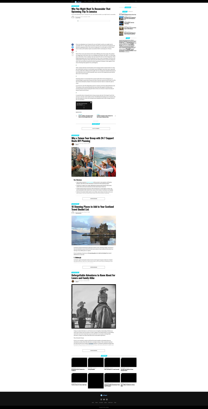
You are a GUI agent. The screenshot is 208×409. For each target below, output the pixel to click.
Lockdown (132, 46)
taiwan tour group (90, 182)
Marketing (123, 47)
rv (122, 47)
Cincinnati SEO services (132, 41)
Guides (95, 1)
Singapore (129, 47)
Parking (135, 47)
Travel (85, 1)
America (126, 40)
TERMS (115, 402)
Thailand (120, 49)
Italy (123, 46)
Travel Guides (129, 50)
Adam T (77, 144)
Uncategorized (103, 1)
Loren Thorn (78, 17)
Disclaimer (101, 402)
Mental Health (128, 47)
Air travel (123, 40)
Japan (125, 46)
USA (125, 51)
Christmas (125, 41)
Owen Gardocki (78, 213)
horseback (91, 343)
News (132, 47)
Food (98, 1)
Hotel (123, 45)
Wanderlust (127, 51)
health (132, 44)
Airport (120, 40)
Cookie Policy (110, 402)
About (93, 402)
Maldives (120, 47)
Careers (105, 402)
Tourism (124, 49)
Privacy (96, 402)
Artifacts (129, 40)
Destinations (90, 1)
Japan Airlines (128, 46)
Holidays (120, 45)
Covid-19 (121, 43)
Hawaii (129, 44)
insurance (126, 45)
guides (127, 44)
